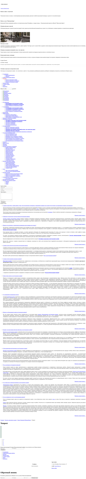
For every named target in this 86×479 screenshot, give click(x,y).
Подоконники (6, 102)
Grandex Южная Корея (10, 164)
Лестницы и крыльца (7, 119)
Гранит (7, 182)
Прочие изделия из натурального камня (14, 173)
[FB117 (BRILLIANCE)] (1, 436)
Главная (2, 420)
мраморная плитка (11, 296)
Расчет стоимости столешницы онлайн (14, 111)
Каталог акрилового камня (11, 79)
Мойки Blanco (6, 113)
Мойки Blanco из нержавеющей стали (14, 116)
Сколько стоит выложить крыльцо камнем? (12, 258)
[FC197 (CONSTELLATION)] (1, 428)
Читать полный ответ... (80, 215)
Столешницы (6, 106)
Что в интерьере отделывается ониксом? (11, 364)
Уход (4, 169)
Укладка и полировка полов (9, 132)
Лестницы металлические (11, 124)
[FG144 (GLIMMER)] (1, 426)
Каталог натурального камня (12, 82)
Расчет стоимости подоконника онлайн (14, 105)
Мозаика (5, 144)
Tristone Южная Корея (10, 162)
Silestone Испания (9, 150)
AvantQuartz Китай (10, 160)
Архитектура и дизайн (8, 177)
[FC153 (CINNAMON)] (1, 431)
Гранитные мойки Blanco (11, 114)
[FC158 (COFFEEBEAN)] (1, 432)
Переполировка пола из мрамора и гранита (15, 138)
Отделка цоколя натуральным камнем (11, 218)
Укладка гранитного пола (11, 135)
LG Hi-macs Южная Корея (11, 166)
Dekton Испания (9, 152)
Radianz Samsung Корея (10, 147)
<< (3, 439)
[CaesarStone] (6, 97)
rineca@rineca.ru (58, 466)
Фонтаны (5, 145)
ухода (53, 399)
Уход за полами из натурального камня (14, 139)
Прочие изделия (6, 172)
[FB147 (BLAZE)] (1, 434)
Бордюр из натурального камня (10, 350)
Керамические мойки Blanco (12, 115)
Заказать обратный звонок (5, 8)
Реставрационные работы (8, 179)
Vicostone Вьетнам (9, 154)
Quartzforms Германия (10, 149)
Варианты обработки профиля (9, 118)
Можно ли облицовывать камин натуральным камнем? (15, 312)
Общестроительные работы (9, 77)
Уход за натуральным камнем (12, 170)
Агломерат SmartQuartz (10, 158)
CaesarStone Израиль (10, 155)
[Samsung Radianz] (7, 93)
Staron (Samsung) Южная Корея (12, 165)
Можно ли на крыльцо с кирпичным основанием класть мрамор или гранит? (19, 225)
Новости (7, 76)
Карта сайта (54, 468)
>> (3, 445)
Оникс (7, 183)
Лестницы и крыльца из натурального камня (48, 238)
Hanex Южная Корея (10, 163)
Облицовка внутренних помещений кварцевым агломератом (19, 131)
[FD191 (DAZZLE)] (1, 430)
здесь (38, 208)
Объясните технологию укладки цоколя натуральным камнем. (16, 216)
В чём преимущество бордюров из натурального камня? (15, 348)
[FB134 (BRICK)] (1, 433)
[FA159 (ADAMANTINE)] (1, 437)
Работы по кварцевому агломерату (13, 175)
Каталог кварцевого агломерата (12, 80)
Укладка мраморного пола (11, 133)
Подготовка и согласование (11, 178)
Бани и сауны (6, 143)
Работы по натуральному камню (12, 174)
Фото (4, 85)
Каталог (4, 78)
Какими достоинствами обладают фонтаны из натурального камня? (17, 329)
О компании (5, 74)
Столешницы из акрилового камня (13, 110)
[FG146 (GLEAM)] (1, 427)
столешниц (50, 212)
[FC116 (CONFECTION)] (1, 435)
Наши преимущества (10, 75)
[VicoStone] (5, 96)
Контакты (5, 86)
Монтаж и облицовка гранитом (12, 127)
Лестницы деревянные (10, 122)
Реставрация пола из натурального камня (14, 140)
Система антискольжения (75, 235)
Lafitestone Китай (9, 153)
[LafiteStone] (6, 95)
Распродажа (5, 112)
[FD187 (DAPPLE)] (1, 429)
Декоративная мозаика (8, 384)
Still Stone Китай (9, 148)
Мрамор (7, 181)
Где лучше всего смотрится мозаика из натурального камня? (16, 382)
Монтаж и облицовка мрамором (12, 128)
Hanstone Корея (9, 157)
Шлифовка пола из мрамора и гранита (14, 136)
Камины (5, 141)
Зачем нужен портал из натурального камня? (12, 275)
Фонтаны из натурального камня (10, 331)
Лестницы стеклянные (10, 123)
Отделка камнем (6, 126)
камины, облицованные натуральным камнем (48, 314)
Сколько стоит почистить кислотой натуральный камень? (15, 245)
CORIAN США (9, 168)
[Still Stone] (5, 94)
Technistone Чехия (9, 156)
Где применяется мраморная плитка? (11, 294)
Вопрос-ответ (6, 83)
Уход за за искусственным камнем (13, 171)
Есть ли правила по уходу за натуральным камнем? (14, 397)
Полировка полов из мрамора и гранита (14, 137)
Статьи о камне (6, 84)
